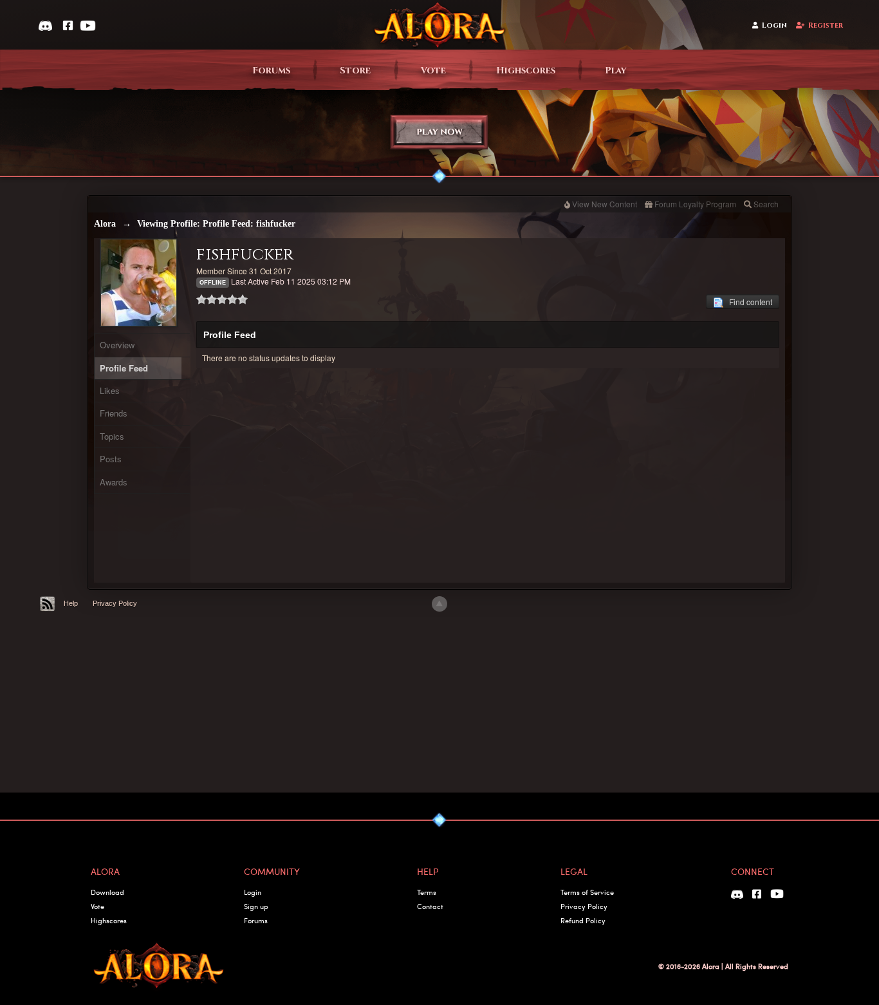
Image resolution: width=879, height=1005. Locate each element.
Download (107, 892)
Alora (105, 224)
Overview (117, 345)
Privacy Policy (115, 603)
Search (766, 203)
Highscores (525, 70)
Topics (112, 436)
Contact (430, 906)
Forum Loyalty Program (695, 203)
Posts (111, 459)
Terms (426, 892)
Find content (747, 301)
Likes (110, 390)
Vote (433, 70)
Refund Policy (583, 920)
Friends (113, 413)
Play (616, 70)
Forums (271, 70)
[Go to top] (439, 604)
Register (825, 25)
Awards (113, 482)
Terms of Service (587, 892)
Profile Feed (124, 368)
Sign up (256, 906)
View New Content (604, 203)
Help (71, 603)
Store (355, 70)
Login (774, 25)
